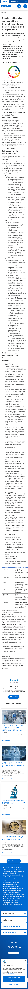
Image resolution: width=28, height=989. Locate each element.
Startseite (3, 12)
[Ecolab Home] (5, 6)
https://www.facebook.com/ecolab (12, 947)
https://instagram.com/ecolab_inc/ (16, 947)
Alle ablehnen (14, 980)
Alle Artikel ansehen (13, 861)
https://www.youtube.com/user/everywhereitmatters (20, 947)
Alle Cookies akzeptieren (14, 977)
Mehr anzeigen (6, 740)
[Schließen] (25, 960)
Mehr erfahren (14, 696)
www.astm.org (5, 668)
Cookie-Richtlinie (11, 973)
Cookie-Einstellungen (14, 984)
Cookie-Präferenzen (14, 952)
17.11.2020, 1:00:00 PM (11, 62)
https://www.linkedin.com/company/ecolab (8, 947)
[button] (19, 6)
